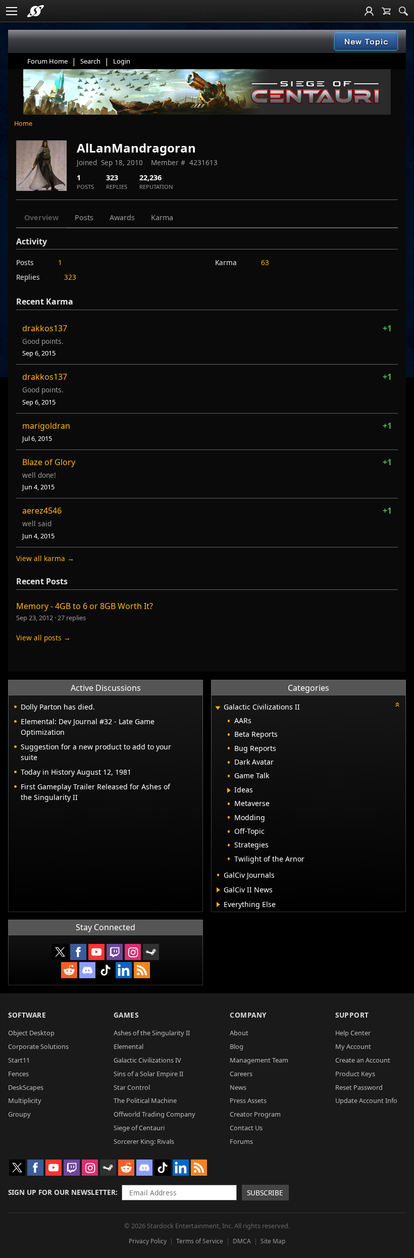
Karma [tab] (162, 217)
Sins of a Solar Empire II (148, 1073)
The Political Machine (145, 1100)
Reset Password (359, 1087)
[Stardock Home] (35, 11)
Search (90, 61)
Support (352, 1015)
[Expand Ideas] (229, 790)
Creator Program (255, 1114)
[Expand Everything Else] (218, 904)
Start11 (19, 1060)
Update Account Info (366, 1100)
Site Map (273, 1241)
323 (70, 277)
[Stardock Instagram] (133, 952)
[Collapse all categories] (397, 704)
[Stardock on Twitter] (60, 952)
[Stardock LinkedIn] (124, 970)
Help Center (353, 1032)
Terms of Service (199, 1241)
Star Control (132, 1087)
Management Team (259, 1060)
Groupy (19, 1114)
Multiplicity (24, 1100)
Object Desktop (31, 1032)
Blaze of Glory (48, 462)
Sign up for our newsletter (62, 1192)
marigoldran (46, 425)
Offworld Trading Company (154, 1114)
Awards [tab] (122, 217)
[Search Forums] (403, 11)
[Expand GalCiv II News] (218, 889)
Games (126, 1015)
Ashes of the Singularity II (152, 1032)
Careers (241, 1073)
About (239, 1032)
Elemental (128, 1046)
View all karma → (45, 558)
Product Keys (355, 1073)
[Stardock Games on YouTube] (96, 952)
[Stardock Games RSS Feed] (142, 970)
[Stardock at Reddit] (69, 970)
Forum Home (47, 61)
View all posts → (43, 637)
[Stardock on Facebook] (78, 952)
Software (27, 1015)
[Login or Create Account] (369, 11)
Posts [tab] (84, 217)
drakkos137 (44, 328)
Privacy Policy (148, 1241)
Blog (236, 1046)
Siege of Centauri (139, 1127)
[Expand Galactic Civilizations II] (217, 708)
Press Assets (248, 1100)
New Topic (366, 41)
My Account (353, 1046)
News (238, 1087)
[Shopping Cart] (386, 11)
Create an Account (362, 1060)
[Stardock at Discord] (87, 970)
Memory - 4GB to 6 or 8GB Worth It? (84, 606)
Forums (241, 1141)
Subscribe (265, 1192)
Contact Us (246, 1127)
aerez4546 (42, 510)
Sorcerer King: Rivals (144, 1141)
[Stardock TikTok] (105, 970)
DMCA (242, 1241)
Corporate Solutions (38, 1046)
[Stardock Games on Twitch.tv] (115, 952)
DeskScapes (25, 1087)
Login (121, 61)
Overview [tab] (41, 217)
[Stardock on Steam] (151, 952)
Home (23, 123)
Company (248, 1015)
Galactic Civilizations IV (147, 1060)
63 (265, 262)
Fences (18, 1073)
